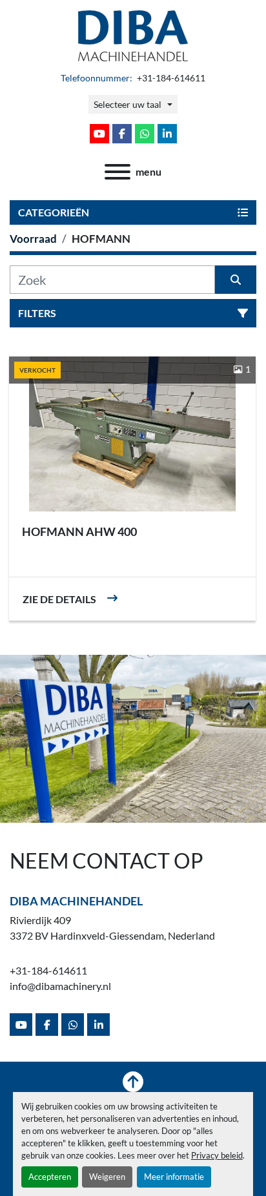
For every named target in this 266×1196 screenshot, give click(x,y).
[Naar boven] (133, 1081)
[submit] (235, 279)
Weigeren (107, 1176)
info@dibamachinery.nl (60, 986)
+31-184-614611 (170, 78)
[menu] (117, 172)
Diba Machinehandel (76, 901)
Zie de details (59, 599)
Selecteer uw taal (127, 104)
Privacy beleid (217, 1155)
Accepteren (49, 1176)
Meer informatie (174, 1176)
